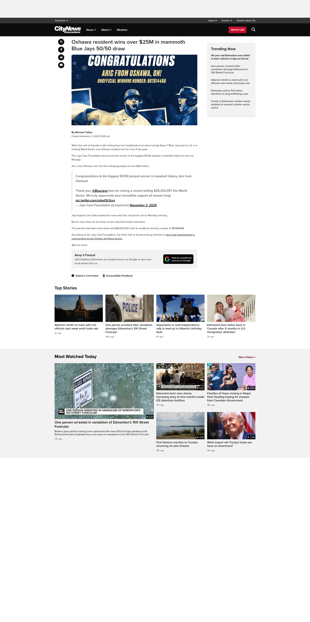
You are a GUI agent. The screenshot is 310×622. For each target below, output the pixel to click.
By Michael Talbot (82, 132)
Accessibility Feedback (119, 275)
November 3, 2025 (143, 205)
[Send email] (61, 65)
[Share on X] (61, 42)
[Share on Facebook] (61, 50)
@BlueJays (100, 191)
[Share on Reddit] (61, 57)
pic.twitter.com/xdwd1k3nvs (95, 200)
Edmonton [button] (60, 20)
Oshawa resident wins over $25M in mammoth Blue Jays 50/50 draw (128, 45)
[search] (253, 30)
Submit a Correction (86, 275)
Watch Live (237, 30)
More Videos (246, 357)
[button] (212, 20)
